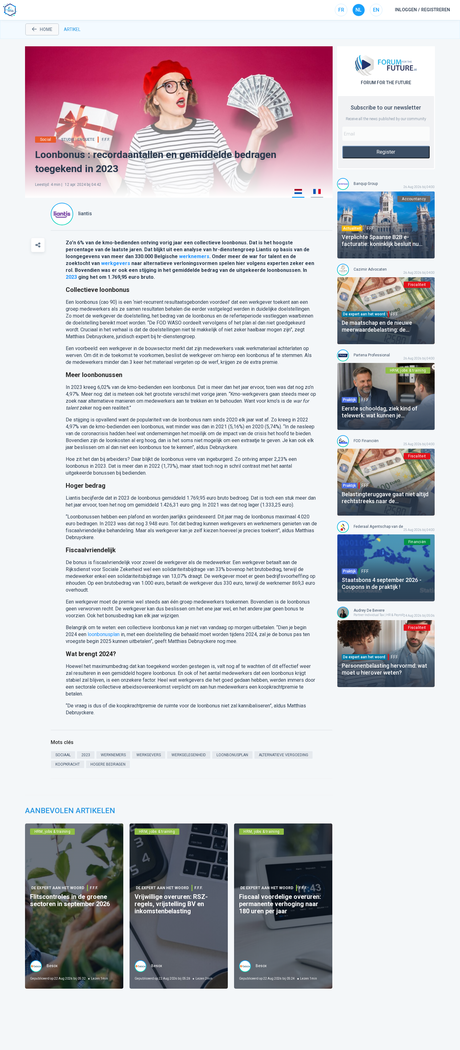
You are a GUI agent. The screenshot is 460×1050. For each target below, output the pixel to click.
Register (385, 152)
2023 (71, 277)
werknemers (194, 256)
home (46, 29)
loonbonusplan (104, 634)
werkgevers (115, 263)
